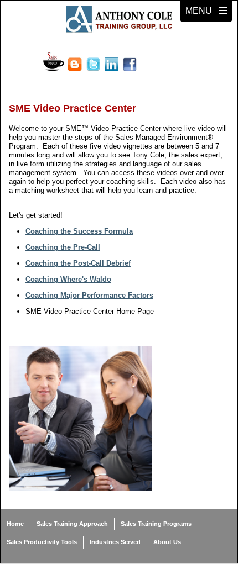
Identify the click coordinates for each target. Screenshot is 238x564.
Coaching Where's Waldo (68, 279)
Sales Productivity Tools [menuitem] (42, 542)
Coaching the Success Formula (79, 231)
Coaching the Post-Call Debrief (78, 263)
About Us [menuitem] (167, 542)
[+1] (170, 64)
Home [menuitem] (15, 523)
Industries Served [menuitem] (115, 542)
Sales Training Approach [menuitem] (72, 523)
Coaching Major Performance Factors (89, 295)
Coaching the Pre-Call (62, 247)
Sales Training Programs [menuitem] (156, 523)
